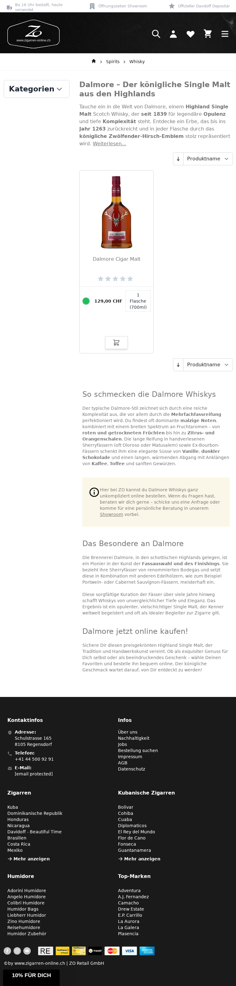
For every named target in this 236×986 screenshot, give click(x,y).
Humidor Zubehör (26, 933)
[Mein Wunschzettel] (190, 34)
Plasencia (128, 933)
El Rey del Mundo (136, 831)
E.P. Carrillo (130, 915)
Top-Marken (134, 876)
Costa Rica (18, 844)
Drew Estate (131, 909)
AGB (123, 762)
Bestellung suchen (138, 750)
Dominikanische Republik (34, 813)
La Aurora (129, 921)
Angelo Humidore (26, 896)
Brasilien (16, 837)
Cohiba (125, 813)
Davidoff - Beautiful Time (34, 831)
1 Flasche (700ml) (138, 301)
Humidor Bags (22, 909)
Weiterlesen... (109, 144)
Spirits (113, 61)
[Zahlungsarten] (96, 951)
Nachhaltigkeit (133, 738)
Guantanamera (134, 850)
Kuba (12, 807)
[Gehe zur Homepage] (93, 61)
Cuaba (125, 819)
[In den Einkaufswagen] (116, 342)
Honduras (18, 819)
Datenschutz (131, 769)
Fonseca (127, 844)
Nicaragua (18, 825)
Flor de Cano (132, 837)
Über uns (127, 732)
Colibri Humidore (26, 902)
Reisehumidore (23, 927)
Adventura (129, 890)
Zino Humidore (23, 921)
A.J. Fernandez (133, 896)
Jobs (122, 744)
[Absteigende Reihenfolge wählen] (178, 158)
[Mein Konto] (173, 34)
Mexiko (15, 850)
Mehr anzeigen (32, 858)
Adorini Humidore (26, 890)
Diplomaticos (132, 825)
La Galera (128, 927)
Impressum (130, 756)
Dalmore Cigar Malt (116, 259)
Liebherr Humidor (26, 915)
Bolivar (125, 807)
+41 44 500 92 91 (34, 759)
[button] (31, 978)
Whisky (137, 61)
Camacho (128, 902)
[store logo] (32, 34)
